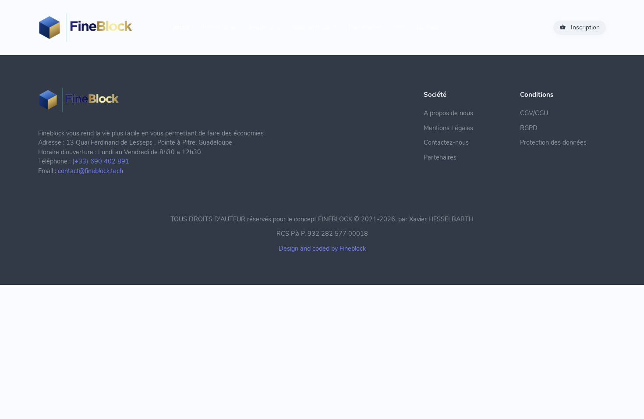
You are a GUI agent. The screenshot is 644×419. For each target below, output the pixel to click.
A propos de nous (448, 113)
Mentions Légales (448, 128)
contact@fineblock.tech (90, 171)
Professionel (219, 27)
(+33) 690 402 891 (100, 161)
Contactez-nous (446, 142)
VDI (398, 27)
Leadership (264, 27)
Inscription (585, 27)
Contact (428, 27)
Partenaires (364, 27)
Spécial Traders (314, 27)
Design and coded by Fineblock (322, 248)
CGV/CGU (534, 113)
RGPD (529, 128)
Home (181, 27)
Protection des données (553, 142)
